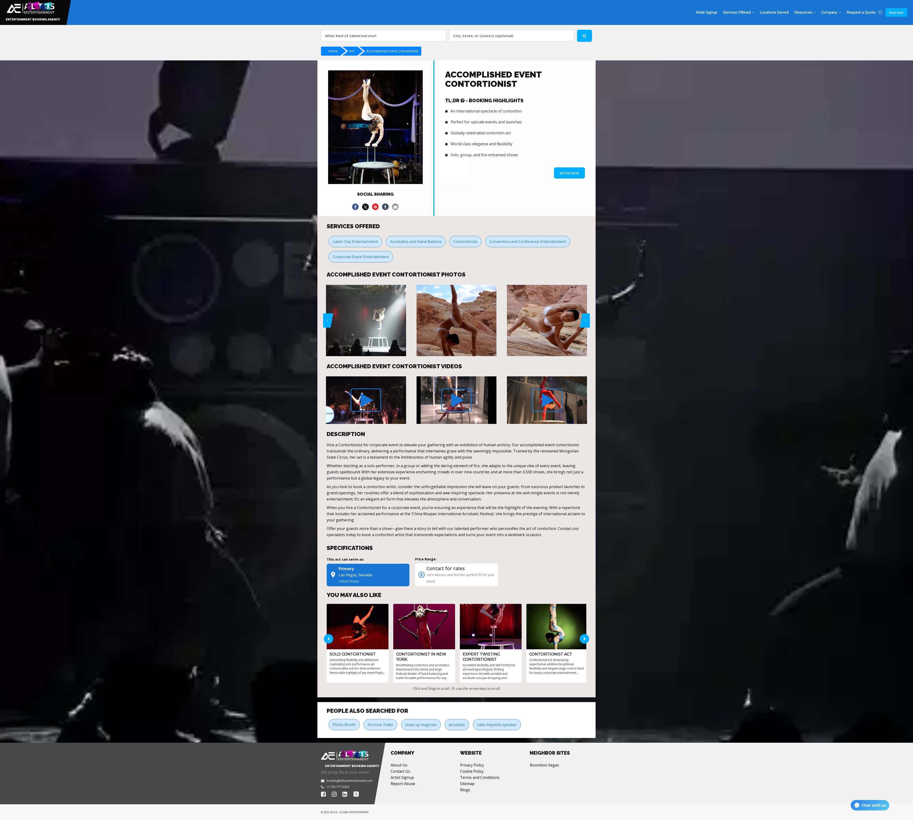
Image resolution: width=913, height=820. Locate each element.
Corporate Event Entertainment (361, 256)
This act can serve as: (345, 559)
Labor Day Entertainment (355, 241)
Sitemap (467, 783)
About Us (399, 765)
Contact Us (400, 771)
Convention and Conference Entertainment (527, 241)
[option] (366, 320)
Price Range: (426, 559)
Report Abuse (403, 783)
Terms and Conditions (480, 777)
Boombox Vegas (544, 765)
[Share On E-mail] (395, 207)
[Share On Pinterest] (375, 207)
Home (333, 51)
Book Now (896, 12)
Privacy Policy (472, 765)
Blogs (465, 789)
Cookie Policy (472, 771)
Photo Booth (344, 724)
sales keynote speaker (497, 724)
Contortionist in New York (421, 657)
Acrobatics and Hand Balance (416, 241)
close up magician (421, 724)
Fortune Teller (380, 724)
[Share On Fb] (355, 207)
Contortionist (465, 241)
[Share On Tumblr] (385, 207)
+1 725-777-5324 (337, 787)
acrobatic (457, 724)
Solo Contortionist (353, 654)
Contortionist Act (550, 654)
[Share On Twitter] (365, 207)
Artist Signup (402, 777)
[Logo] (30, 6)
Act (352, 51)
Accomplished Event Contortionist (392, 51)
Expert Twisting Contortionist (481, 657)
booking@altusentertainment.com (350, 781)
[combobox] (383, 36)
